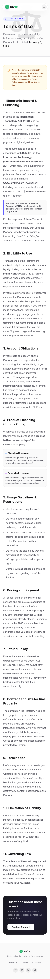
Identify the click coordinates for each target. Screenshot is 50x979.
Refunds (36, 962)
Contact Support (21, 927)
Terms (25, 962)
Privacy (13, 962)
